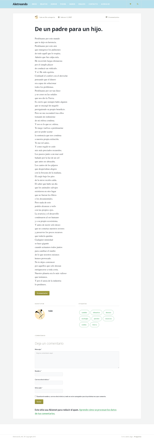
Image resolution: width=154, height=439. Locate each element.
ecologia (85, 319)
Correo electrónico (42, 379)
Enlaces (81, 4)
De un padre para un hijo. (69, 29)
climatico (96, 312)
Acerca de (105, 4)
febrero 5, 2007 (66, 17)
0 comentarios (113, 17)
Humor (54, 4)
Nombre (38, 371)
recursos (108, 319)
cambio (84, 312)
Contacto (93, 4)
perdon (96, 319)
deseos (108, 312)
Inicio (34, 4)
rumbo (84, 325)
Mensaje (38, 349)
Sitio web (38, 388)
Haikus (72, 4)
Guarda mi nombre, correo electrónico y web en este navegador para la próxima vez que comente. (71, 396)
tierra (94, 325)
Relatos (43, 4)
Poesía (63, 4)
